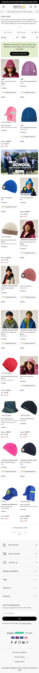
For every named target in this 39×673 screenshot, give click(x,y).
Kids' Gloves (8, 32)
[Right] (36, 32)
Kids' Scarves (21, 32)
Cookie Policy (19, 662)
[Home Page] (19, 7)
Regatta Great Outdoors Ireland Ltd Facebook (12, 642)
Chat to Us (13, 562)
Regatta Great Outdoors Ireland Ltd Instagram (19, 642)
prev (2, 12)
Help (5, 579)
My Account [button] (14, 545)
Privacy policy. (26, 623)
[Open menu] (3, 7)
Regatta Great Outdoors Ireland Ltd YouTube (27, 642)
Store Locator (14, 553)
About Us (7, 588)
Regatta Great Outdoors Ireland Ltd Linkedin (23, 642)
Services (6, 596)
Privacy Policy (19, 657)
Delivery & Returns (10, 571)
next (37, 12)
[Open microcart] (35, 7)
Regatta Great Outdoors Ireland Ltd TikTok (15, 642)
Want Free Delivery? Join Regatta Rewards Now (19, 12)
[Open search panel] (30, 7)
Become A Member (19, 54)
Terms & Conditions (19, 652)
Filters (23, 37)
